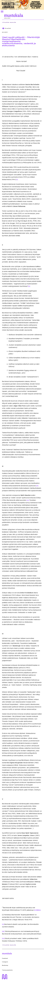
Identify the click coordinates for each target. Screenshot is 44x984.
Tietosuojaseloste (7, 970)
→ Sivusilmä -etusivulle (9, 22)
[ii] (29, 286)
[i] (17, 179)
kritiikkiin (37, 910)
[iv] (28, 500)
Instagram (5, 962)
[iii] (37, 486)
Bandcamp (5, 965)
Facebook (5, 958)
